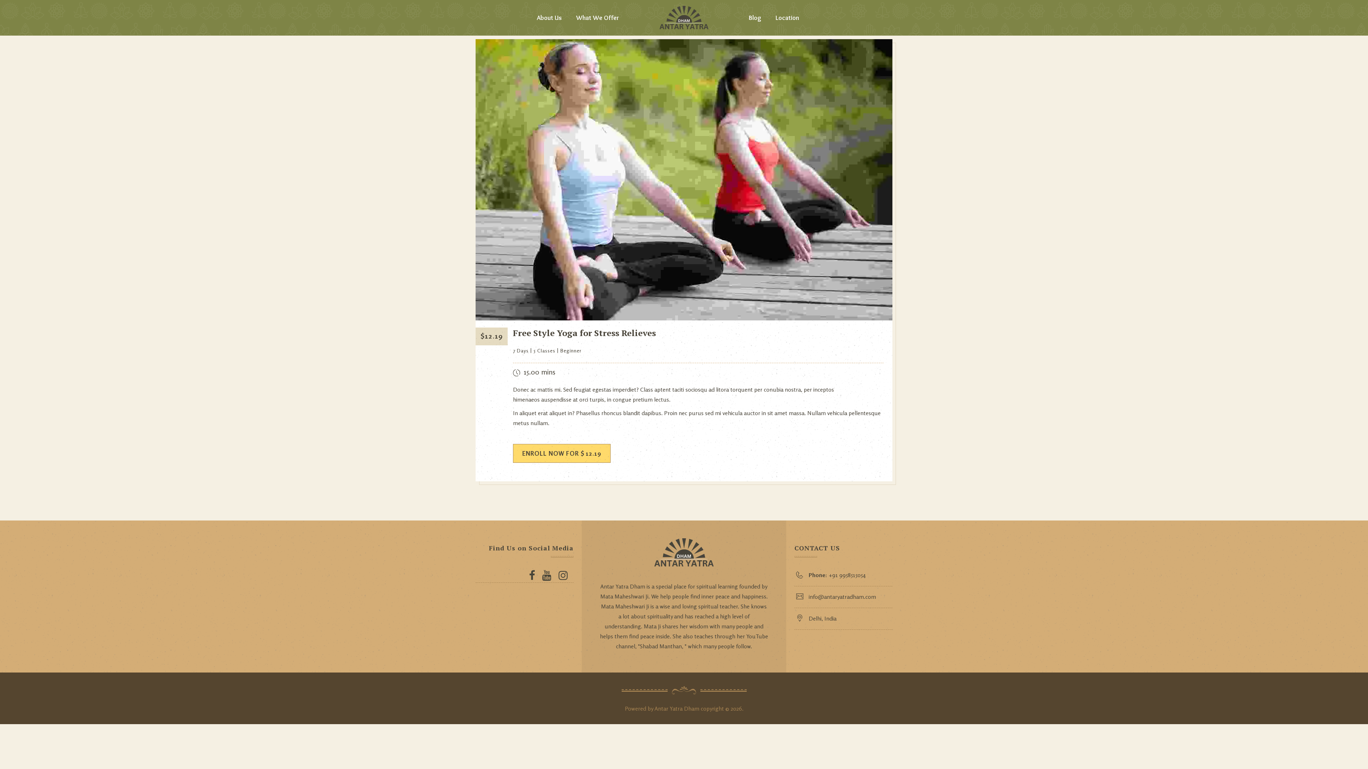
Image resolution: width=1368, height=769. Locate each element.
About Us (549, 18)
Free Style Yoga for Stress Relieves (584, 333)
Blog (755, 18)
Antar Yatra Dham (676, 708)
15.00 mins (539, 371)
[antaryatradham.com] (684, 18)
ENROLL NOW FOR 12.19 (561, 453)
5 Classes (544, 350)
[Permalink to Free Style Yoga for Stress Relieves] (684, 318)
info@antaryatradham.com (842, 596)
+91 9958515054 (837, 575)
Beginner (571, 350)
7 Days (521, 350)
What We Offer (597, 18)
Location (787, 18)
